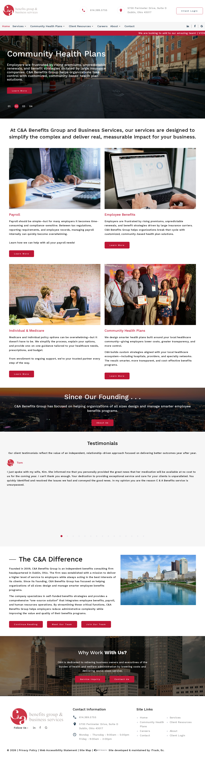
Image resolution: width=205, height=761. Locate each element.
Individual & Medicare (26, 331)
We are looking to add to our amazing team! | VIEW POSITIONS (152, 33)
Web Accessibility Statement (58, 750)
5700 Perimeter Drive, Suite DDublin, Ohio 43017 (98, 726)
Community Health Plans (46, 26)
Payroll (14, 215)
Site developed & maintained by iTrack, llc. (136, 750)
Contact (130, 26)
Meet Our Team (62, 624)
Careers (102, 26)
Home (6, 26)
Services (18, 26)
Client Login (177, 735)
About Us (102, 423)
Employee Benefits (120, 215)
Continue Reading (26, 624)
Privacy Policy (28, 750)
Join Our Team (96, 624)
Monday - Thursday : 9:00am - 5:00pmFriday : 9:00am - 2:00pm (104, 736)
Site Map (85, 750)
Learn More (19, 90)
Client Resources (80, 26)
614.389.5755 (98, 10)
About (114, 26)
